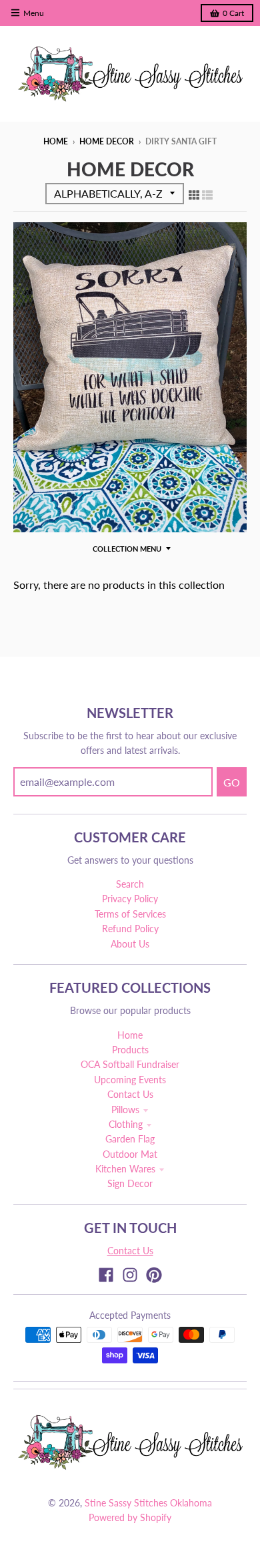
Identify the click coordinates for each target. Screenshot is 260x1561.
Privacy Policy (130, 898)
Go (231, 782)
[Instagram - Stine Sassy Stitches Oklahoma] (130, 1275)
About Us (130, 944)
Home (55, 141)
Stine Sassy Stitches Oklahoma (148, 1502)
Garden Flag (130, 1138)
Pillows (125, 1109)
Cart (233, 13)
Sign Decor (130, 1183)
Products (130, 1049)
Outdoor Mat (130, 1154)
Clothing (126, 1124)
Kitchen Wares (125, 1168)
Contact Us (130, 1094)
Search (130, 884)
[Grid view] (194, 194)
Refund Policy (130, 928)
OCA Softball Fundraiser (130, 1064)
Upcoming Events (130, 1079)
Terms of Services (130, 914)
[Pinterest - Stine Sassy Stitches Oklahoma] (154, 1275)
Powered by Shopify (130, 1517)
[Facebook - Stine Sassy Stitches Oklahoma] (106, 1275)
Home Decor (106, 141)
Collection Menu (127, 548)
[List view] (207, 194)
